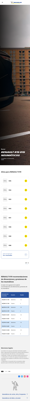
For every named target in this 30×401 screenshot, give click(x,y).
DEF (26, 263)
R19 (6, 371)
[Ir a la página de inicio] (16, 2)
